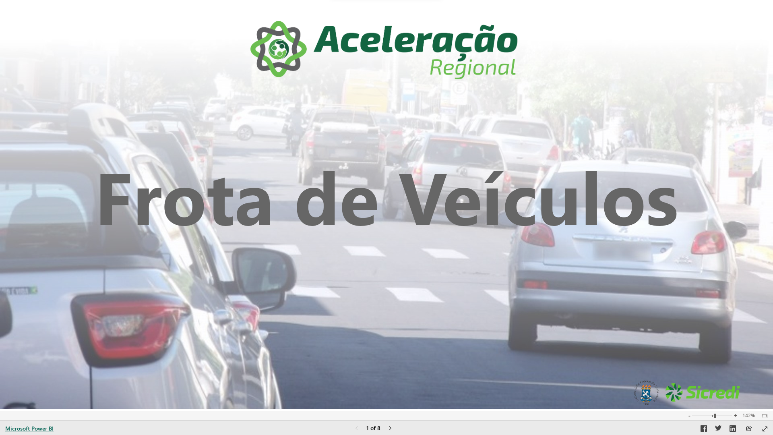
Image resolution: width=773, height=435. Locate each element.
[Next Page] (390, 428)
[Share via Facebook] (704, 430)
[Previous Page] (356, 428)
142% (748, 415)
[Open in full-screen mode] (765, 429)
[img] (384, 50)
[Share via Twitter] (718, 430)
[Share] (749, 429)
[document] (386, 195)
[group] (386, 196)
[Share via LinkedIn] (733, 430)
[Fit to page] (762, 416)
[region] (386, 205)
